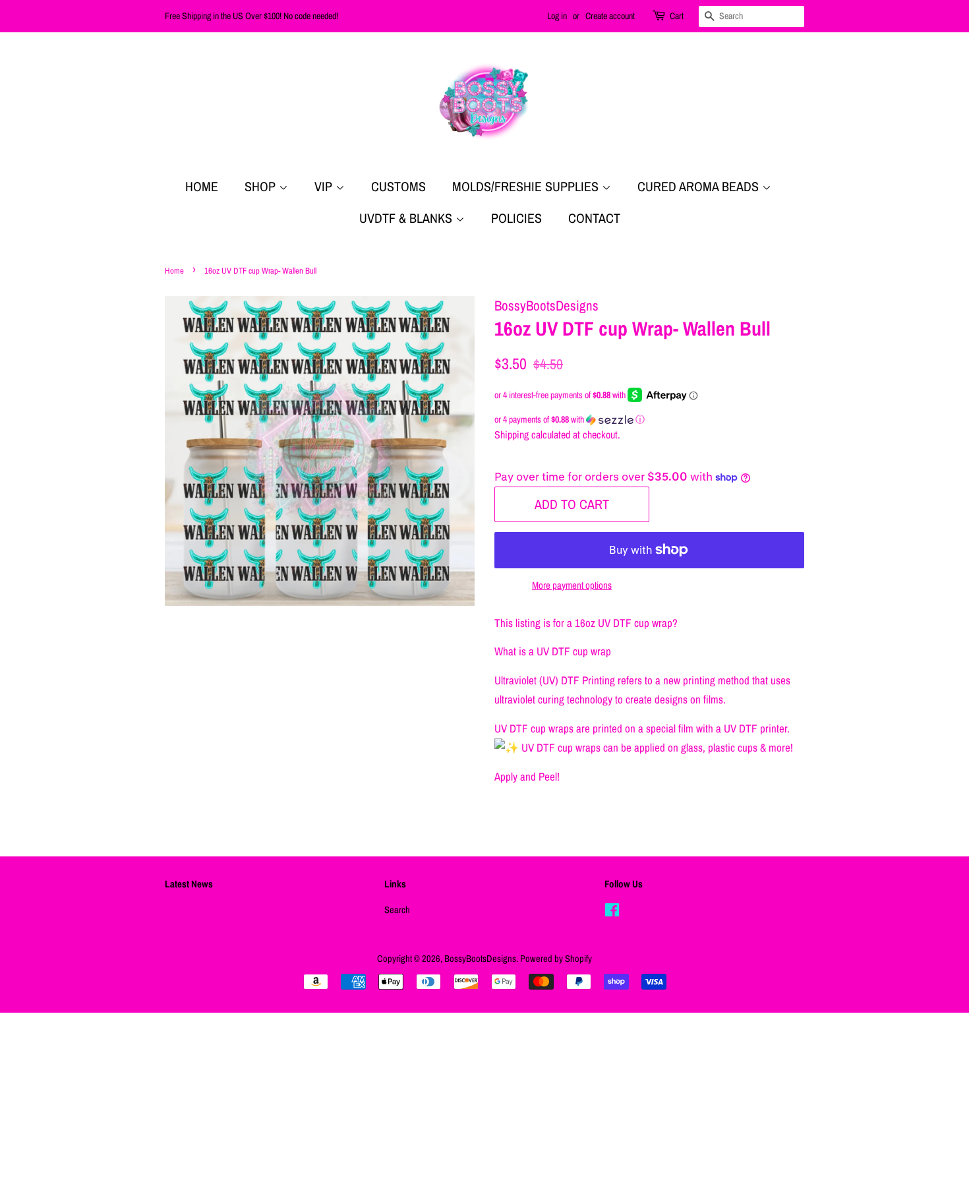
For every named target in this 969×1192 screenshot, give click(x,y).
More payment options (572, 585)
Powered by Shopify (556, 958)
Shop (262, 186)
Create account (610, 16)
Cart (677, 16)
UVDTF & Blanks (407, 218)
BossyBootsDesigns (480, 958)
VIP (325, 186)
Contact (594, 218)
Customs (398, 186)
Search (397, 909)
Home (201, 186)
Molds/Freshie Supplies (527, 186)
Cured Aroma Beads (699, 186)
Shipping (511, 434)
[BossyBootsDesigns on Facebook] (612, 912)
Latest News (189, 884)
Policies (516, 218)
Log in (557, 16)
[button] (649, 419)
